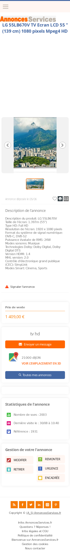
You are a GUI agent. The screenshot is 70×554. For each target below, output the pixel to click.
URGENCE (51, 468)
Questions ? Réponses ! (35, 527)
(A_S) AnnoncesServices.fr (43, 513)
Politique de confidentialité (35, 535)
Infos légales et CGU (35, 531)
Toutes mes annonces (37, 375)
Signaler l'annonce (22, 286)
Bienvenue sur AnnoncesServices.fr (35, 539)
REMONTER (52, 459)
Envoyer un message (37, 344)
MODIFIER (20, 460)
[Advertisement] (35, 76)
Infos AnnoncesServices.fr (35, 522)
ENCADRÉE (52, 478)
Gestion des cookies (35, 544)
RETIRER (19, 469)
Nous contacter (35, 548)
